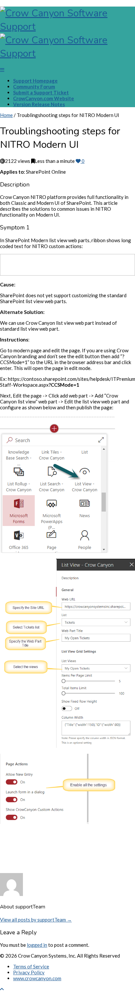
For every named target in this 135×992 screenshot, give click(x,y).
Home (6, 115)
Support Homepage (35, 81)
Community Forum (34, 86)
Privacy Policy (29, 972)
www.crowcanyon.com (37, 978)
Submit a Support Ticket (41, 92)
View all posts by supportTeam (36, 920)
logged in (37, 945)
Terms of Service (31, 966)
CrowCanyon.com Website (43, 98)
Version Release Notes (39, 104)
